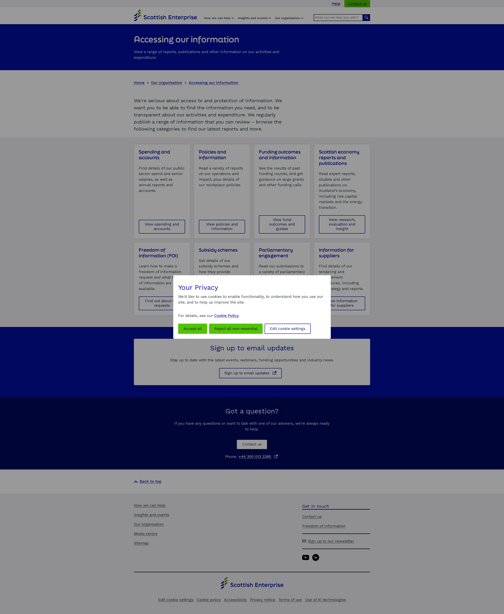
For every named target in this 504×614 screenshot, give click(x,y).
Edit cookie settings (287, 328)
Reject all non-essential (235, 328)
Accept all (192, 328)
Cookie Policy (226, 315)
